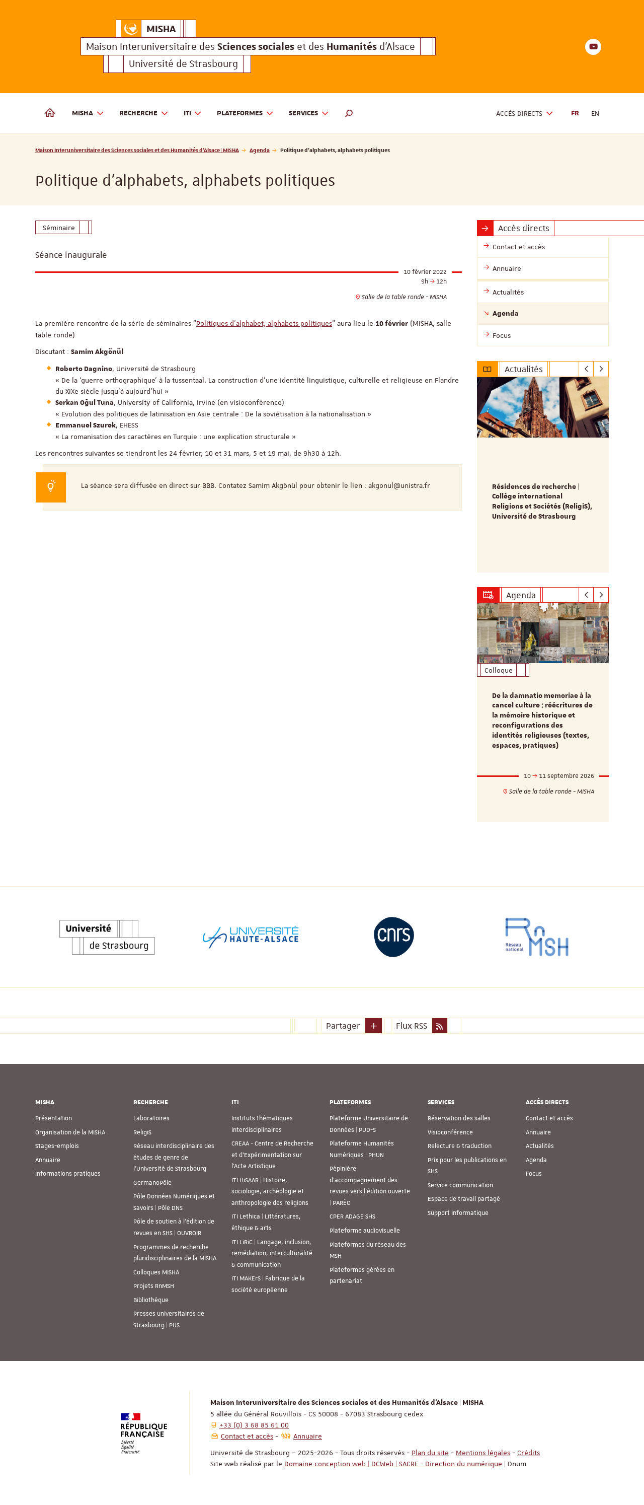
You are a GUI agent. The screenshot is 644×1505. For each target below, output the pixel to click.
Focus (534, 1174)
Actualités (540, 1146)
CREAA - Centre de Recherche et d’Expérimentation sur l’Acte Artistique (272, 1154)
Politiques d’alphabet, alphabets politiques (264, 323)
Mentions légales (483, 1452)
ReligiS (142, 1132)
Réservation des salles (459, 1118)
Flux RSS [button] (411, 1025)
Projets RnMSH (153, 1286)
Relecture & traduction (460, 1146)
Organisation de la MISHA (70, 1132)
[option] (543, 474)
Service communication (460, 1185)
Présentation (53, 1118)
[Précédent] (586, 369)
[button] (349, 113)
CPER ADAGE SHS (352, 1216)
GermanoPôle (152, 1183)
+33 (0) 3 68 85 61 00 (254, 1424)
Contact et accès (549, 1118)
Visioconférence (450, 1132)
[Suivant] (601, 369)
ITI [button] (187, 113)
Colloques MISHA (156, 1272)
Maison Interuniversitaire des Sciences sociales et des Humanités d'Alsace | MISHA (137, 150)
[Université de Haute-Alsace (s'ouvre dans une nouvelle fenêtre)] (250, 937)
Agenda (260, 150)
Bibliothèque (151, 1300)
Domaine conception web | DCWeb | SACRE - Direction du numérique (393, 1463)
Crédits (528, 1452)
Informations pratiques (68, 1174)
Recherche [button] (138, 113)
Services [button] (303, 113)
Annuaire (47, 1160)
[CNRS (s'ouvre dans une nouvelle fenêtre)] (394, 937)
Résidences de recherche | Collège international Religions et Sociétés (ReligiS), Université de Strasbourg (542, 501)
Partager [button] (343, 1025)
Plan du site (430, 1452)
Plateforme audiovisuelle (365, 1231)
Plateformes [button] (240, 113)
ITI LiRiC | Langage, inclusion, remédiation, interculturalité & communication (271, 1253)
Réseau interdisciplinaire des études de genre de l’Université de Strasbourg (173, 1157)
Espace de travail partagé (464, 1199)
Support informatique (458, 1213)
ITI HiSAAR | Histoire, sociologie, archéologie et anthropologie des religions (269, 1191)
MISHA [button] (82, 113)
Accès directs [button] (519, 113)
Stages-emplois (57, 1146)
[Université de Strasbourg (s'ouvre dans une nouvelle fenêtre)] (107, 937)
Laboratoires (151, 1118)
